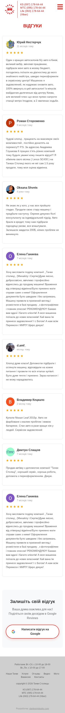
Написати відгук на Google (35, 631)
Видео (47, 673)
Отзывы (36, 673)
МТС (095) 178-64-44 (32, 7)
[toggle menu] (59, 7)
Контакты (39, 677)
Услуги (25, 673)
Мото (56, 673)
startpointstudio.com (39, 708)
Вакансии (26, 677)
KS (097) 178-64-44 (31, 4)
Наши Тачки (12, 673)
